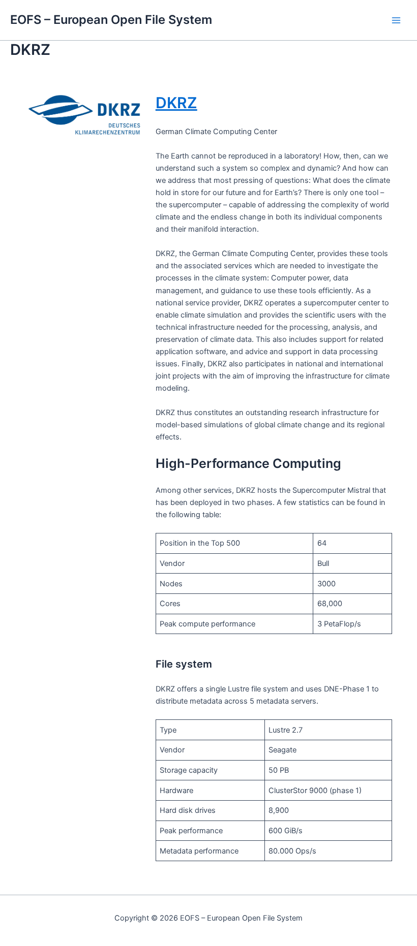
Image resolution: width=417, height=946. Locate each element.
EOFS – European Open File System (111, 19)
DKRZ (176, 102)
